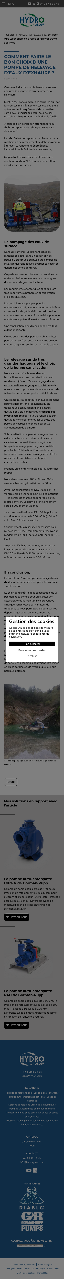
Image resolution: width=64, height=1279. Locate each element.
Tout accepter (32, 644)
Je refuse (32, 656)
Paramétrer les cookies (32, 650)
